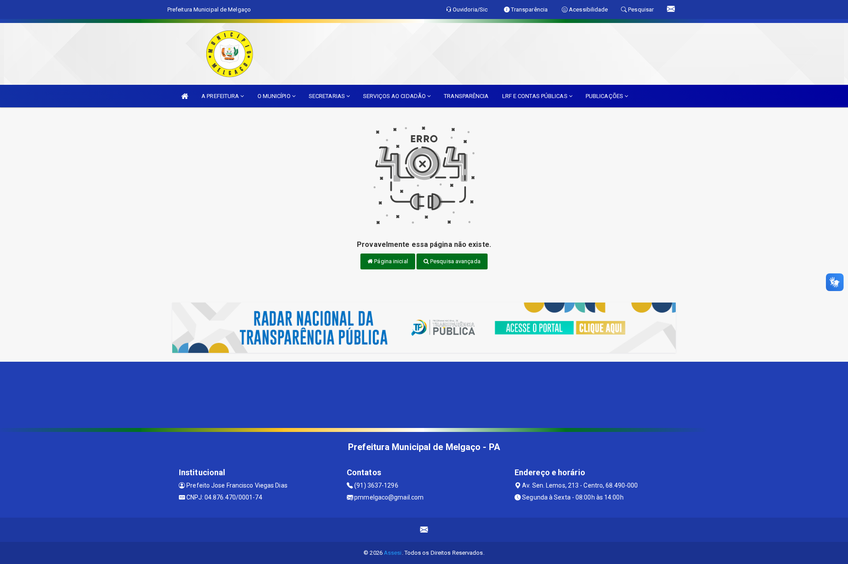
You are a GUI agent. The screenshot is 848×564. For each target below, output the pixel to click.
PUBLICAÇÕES (605, 96)
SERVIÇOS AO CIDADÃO (395, 96)
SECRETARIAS (327, 96)
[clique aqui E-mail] (424, 530)
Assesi (393, 552)
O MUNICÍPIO (274, 96)
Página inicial (390, 261)
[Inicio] (185, 96)
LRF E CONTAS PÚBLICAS (535, 96)
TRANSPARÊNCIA (466, 96)
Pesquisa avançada (455, 261)
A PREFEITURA (220, 96)
